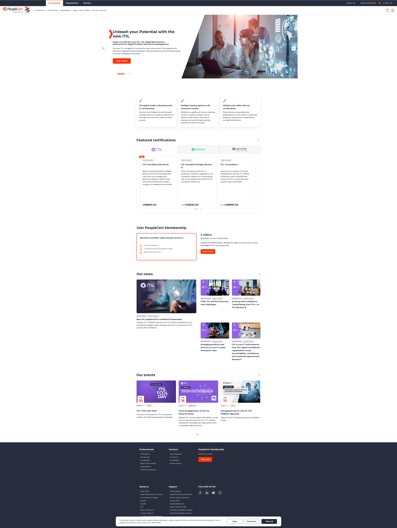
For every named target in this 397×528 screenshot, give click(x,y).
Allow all (269, 521)
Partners (87, 3)
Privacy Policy (175, 501)
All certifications (248, 140)
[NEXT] (294, 48)
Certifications (145, 454)
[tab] (157, 149)
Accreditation (174, 460)
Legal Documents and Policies (181, 494)
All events (252, 375)
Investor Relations (147, 513)
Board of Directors (147, 510)
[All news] (259, 274)
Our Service (174, 457)
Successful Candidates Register (181, 510)
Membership (145, 457)
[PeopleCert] (18, 10)
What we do (144, 491)
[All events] (259, 375)
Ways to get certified (148, 463)
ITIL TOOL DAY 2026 (147, 411)
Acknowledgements (177, 504)
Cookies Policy (156, 522)
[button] (117, 73)
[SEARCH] (380, 3)
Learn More (207, 251)
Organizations (72, 3)
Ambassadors (145, 460)
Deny (235, 521)
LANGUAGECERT (368, 3)
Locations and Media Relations (151, 516)
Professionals (54, 3)
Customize (251, 521)
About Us (351, 3)
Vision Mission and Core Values (151, 494)
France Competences (148, 470)
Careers (143, 501)
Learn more (121, 58)
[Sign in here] (393, 10)
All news (252, 274)
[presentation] (24, 184)
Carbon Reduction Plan (178, 507)
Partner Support (176, 463)
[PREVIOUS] (103, 48)
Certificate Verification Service (181, 513)
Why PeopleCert (176, 454)
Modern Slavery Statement (180, 498)
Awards (143, 504)
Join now (205, 459)
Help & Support (175, 491)
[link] (258, 140)
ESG (141, 507)
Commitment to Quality (149, 498)
